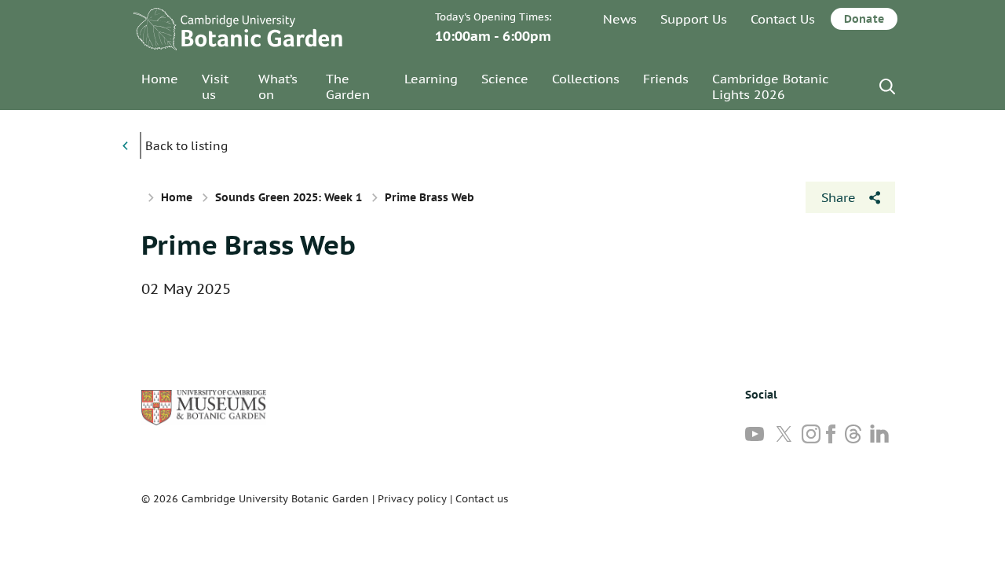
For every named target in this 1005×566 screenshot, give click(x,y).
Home (159, 78)
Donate (864, 19)
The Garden (348, 86)
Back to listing (186, 145)
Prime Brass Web (248, 244)
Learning (431, 78)
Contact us (481, 498)
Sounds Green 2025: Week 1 (288, 197)
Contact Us (783, 19)
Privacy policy (412, 498)
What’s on (278, 86)
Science (504, 78)
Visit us (215, 86)
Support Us (693, 19)
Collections (585, 78)
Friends (666, 78)
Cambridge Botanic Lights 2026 (770, 86)
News (620, 19)
